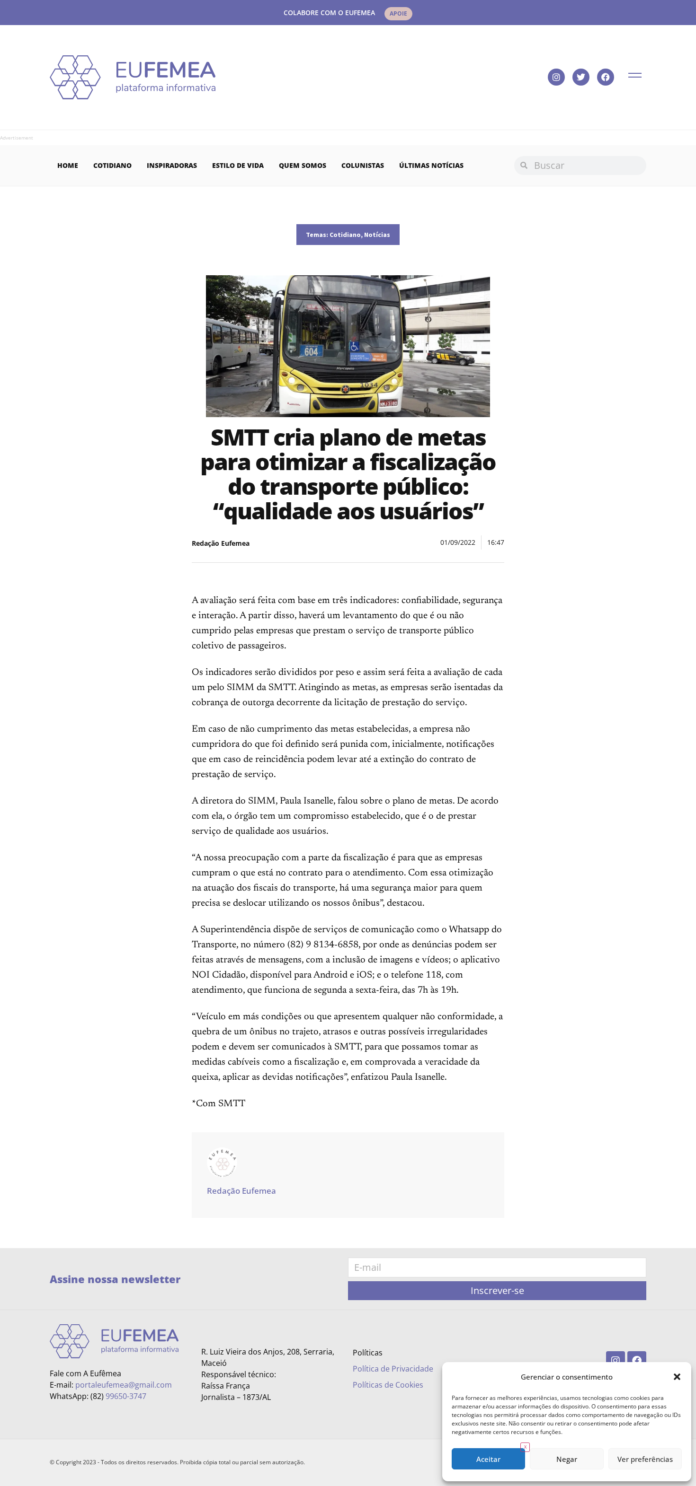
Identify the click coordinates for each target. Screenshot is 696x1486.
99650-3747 (126, 1396)
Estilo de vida (238, 165)
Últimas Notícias (431, 165)
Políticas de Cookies (388, 1385)
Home (67, 165)
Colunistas (362, 165)
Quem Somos (302, 165)
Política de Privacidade (393, 1369)
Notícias (377, 234)
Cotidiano (112, 165)
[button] (677, 1376)
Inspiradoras (172, 165)
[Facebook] (605, 77)
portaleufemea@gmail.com (123, 1385)
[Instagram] (556, 77)
